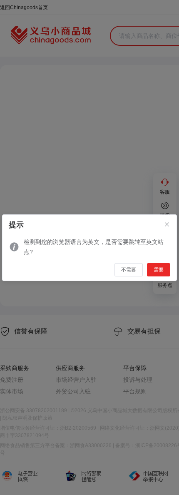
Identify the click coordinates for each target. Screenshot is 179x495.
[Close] (167, 225)
